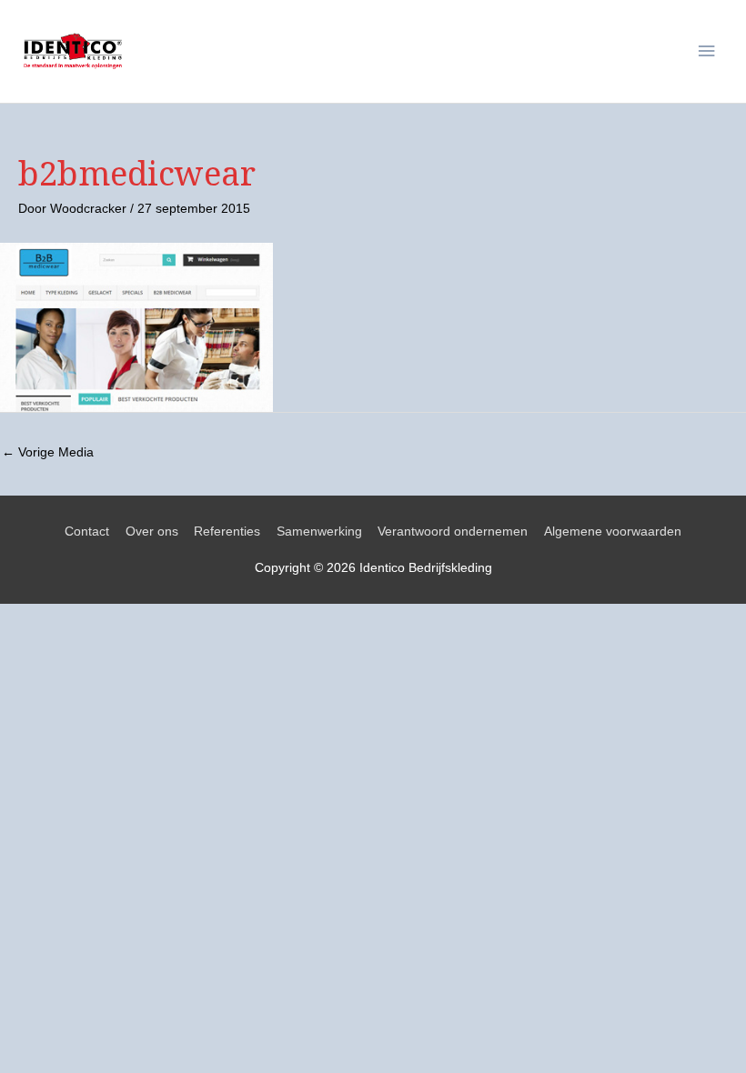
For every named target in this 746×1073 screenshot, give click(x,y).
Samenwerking (319, 531)
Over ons (152, 531)
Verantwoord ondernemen (453, 531)
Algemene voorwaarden (612, 531)
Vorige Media (48, 452)
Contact (87, 531)
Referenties (227, 531)
